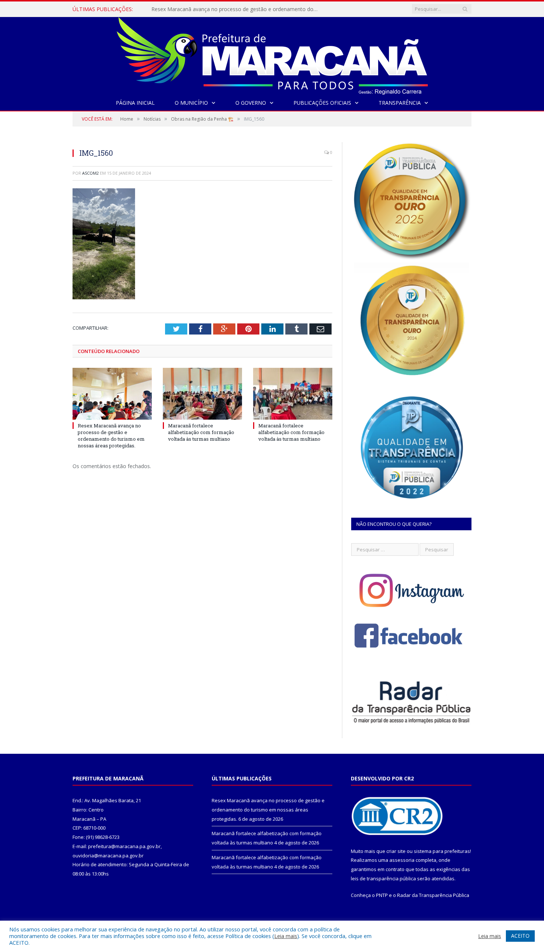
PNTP (382, 895)
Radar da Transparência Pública (433, 895)
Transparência (400, 102)
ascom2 (90, 173)
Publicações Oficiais (322, 102)
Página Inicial (135, 102)
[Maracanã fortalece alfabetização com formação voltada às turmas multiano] (202, 394)
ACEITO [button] (520, 935)
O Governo (250, 102)
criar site (396, 851)
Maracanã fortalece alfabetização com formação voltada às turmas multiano (201, 432)
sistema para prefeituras (442, 851)
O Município (191, 102)
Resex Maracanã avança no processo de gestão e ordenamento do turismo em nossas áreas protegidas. (236, 9)
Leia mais (285, 935)
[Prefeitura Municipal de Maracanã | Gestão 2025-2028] (272, 54)
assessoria (401, 860)
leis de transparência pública (383, 878)
